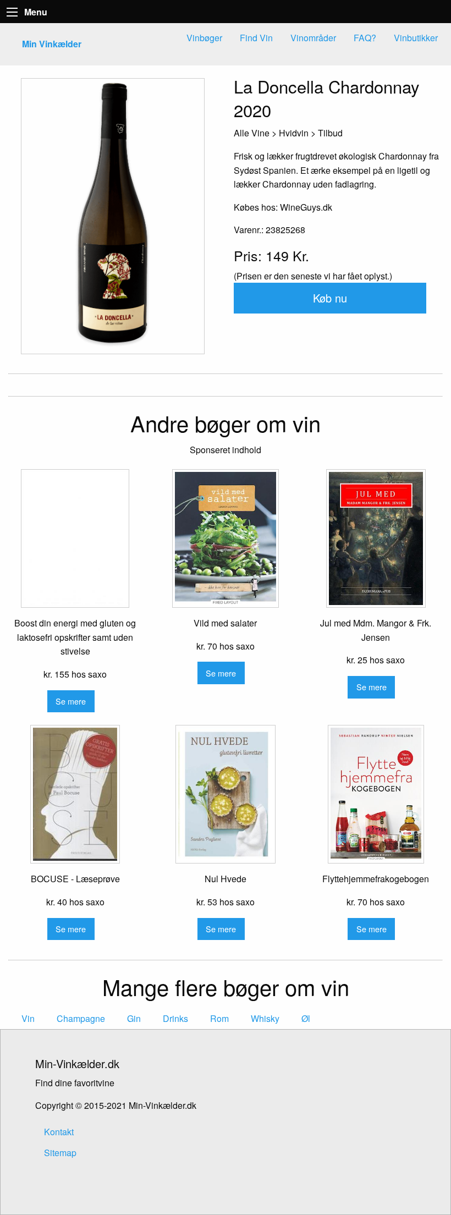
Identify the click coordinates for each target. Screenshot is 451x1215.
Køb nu (330, 298)
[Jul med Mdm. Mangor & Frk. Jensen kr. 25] (376, 538)
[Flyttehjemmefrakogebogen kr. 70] (376, 794)
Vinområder (313, 37)
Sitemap (60, 1152)
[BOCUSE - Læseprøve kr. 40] (75, 794)
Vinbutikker (416, 37)
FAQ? (365, 37)
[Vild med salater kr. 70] (225, 538)
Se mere (71, 701)
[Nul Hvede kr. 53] (225, 794)
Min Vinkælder (51, 43)
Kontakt (59, 1131)
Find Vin (256, 37)
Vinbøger (204, 37)
